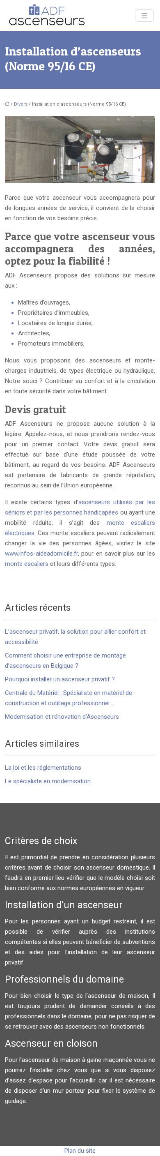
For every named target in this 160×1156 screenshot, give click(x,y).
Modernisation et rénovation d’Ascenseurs (62, 716)
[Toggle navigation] (144, 15)
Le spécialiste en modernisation (48, 781)
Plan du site (80, 1150)
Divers (20, 104)
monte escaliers (26, 564)
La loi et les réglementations (43, 767)
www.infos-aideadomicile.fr (41, 553)
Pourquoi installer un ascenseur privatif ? (60, 679)
